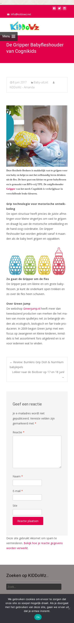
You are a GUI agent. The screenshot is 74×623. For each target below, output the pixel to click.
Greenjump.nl (31, 308)
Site (15, 505)
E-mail (18, 491)
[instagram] (65, 9)
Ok (38, 617)
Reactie (18, 432)
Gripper (10, 188)
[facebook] (54, 9)
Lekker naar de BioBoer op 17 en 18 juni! (38, 374)
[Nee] (69, 609)
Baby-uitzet (41, 82)
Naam (18, 476)
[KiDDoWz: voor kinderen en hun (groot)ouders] (20, 26)
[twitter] (59, 9)
